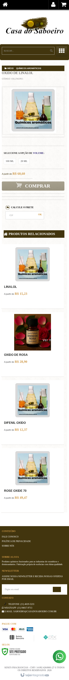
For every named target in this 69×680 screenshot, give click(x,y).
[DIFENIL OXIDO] (32, 408)
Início (10, 68)
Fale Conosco (10, 536)
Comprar (37, 186)
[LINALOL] (32, 272)
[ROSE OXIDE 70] (32, 476)
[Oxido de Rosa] (32, 340)
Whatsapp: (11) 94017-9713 (18, 608)
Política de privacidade (16, 541)
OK (40, 214)
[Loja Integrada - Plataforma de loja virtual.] (34, 675)
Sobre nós (8, 546)
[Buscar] (51, 50)
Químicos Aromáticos (28, 68)
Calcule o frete (22, 207)
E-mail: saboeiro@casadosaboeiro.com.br (30, 611)
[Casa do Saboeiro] (34, 26)
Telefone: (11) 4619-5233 (21, 604)
